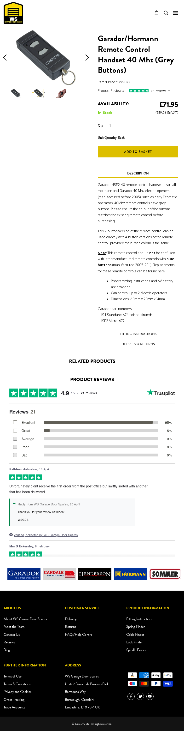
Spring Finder (135, 626)
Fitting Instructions (139, 619)
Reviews (9, 642)
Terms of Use (13, 676)
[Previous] (5, 57)
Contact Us (12, 634)
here (161, 271)
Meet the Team (14, 626)
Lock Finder (134, 642)
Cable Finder (135, 634)
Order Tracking (14, 699)
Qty (100, 125)
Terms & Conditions (17, 684)
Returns (70, 626)
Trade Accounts (14, 707)
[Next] (87, 57)
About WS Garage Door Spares (25, 619)
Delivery (71, 619)
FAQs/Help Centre (78, 634)
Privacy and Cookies (17, 691)
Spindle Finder (136, 650)
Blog (7, 650)
